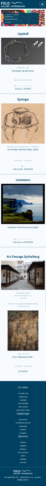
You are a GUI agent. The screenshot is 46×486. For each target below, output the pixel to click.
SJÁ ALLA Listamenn (23, 242)
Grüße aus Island (23, 354)
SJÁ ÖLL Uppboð (23, 89)
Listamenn (23, 180)
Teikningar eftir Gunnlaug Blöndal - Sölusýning (23, 147)
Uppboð (23, 34)
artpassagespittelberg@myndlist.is (26, 304)
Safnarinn (23, 449)
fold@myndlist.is (23, 480)
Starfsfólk (23, 400)
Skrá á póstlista (23, 453)
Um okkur (23, 387)
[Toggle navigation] (42, 4)
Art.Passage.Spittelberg (23, 257)
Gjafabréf (23, 446)
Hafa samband (23, 407)
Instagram (23, 433)
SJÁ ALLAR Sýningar (23, 169)
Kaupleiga (23, 459)
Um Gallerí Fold (23, 393)
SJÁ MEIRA (8, 22)
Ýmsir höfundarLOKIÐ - (23, 357)
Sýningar (23, 99)
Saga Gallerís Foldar (23, 410)
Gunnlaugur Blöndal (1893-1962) (22, 149)
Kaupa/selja (23, 426)
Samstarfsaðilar (23, 403)
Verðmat (23, 442)
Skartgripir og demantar (23, 70)
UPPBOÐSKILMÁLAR (23, 423)
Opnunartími (23, 420)
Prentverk (23, 462)
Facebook (23, 430)
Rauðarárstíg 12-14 (26, 477)
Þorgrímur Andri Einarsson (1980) (22, 227)
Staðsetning (23, 397)
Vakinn (23, 456)
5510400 (38, 477)
